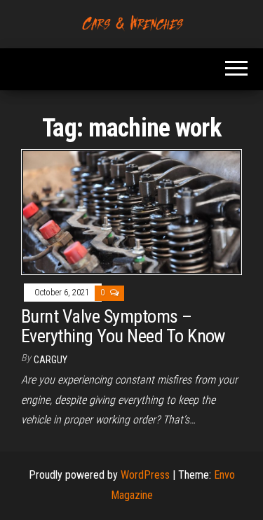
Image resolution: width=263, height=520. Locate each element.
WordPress (145, 475)
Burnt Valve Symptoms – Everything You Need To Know (123, 326)
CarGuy (50, 359)
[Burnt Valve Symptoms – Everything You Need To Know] (131, 211)
